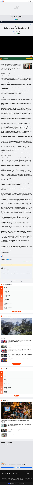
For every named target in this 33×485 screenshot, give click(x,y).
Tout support (11, 17)
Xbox (22, 17)
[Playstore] (24, 473)
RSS (24, 479)
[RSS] (12, 473)
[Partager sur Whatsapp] (16, 19)
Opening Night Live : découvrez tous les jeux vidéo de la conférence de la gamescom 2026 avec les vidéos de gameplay (18, 430)
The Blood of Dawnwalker (8, 303)
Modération (21, 478)
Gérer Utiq (10, 479)
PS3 (15, 17)
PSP (20, 17)
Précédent (2, 24)
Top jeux (16, 395)
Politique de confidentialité (28, 478)
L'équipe (5, 478)
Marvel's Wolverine (7, 295)
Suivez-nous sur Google (17, 31)
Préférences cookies (16, 479)
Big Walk (5, 391)
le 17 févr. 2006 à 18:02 (6, 269)
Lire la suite (2, 465)
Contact (2, 478)
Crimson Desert (6, 383)
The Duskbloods (6, 299)
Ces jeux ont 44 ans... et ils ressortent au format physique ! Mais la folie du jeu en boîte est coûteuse (19, 359)
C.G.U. (15, 478)
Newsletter (21, 479)
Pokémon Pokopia (6, 379)
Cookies (7, 479)
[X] (5, 473)
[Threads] (16, 473)
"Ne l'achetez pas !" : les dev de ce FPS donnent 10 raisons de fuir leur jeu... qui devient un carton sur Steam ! (15, 337)
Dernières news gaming (16, 363)
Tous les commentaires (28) (27, 261)
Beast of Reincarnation (7, 387)
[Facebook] (3, 473)
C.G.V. (18, 478)
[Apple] (26, 473)
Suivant (31, 24)
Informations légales (10, 478)
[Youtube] (10, 473)
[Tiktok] (14, 473)
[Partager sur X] (17, 19)
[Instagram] (7, 473)
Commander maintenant (29, 58)
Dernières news (17, 24)
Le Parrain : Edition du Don (16, 16)
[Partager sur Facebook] (15, 19)
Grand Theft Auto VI (7, 287)
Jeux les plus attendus (16, 311)
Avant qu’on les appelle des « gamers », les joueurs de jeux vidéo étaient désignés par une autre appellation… (15, 421)
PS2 (19, 17)
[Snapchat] (18, 473)
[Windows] (28, 473)
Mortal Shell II (6, 375)
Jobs (27, 479)
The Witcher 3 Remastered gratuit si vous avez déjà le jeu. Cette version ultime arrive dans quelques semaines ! (19, 425)
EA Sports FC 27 (6, 291)
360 (16, 17)
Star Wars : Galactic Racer (8, 307)
